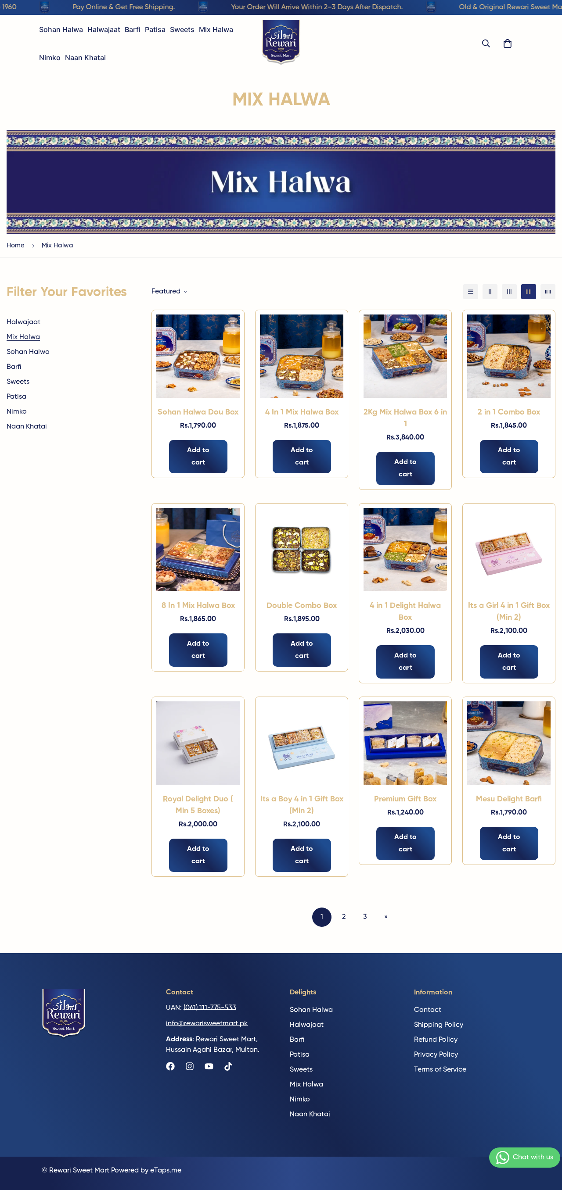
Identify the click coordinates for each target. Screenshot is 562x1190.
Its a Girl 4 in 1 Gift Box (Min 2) (509, 612)
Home (16, 245)
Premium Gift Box (405, 799)
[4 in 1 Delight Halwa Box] (405, 549)
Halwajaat (103, 29)
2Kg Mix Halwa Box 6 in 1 (405, 418)
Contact (427, 1009)
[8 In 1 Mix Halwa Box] (198, 549)
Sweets (182, 29)
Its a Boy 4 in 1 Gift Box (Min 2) (301, 805)
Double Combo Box (302, 606)
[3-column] (509, 291)
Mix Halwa (216, 29)
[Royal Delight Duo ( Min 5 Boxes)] (198, 743)
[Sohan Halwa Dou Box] (198, 356)
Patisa (155, 29)
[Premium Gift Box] (405, 743)
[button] (507, 43)
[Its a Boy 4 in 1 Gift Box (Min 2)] (301, 743)
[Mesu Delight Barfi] (509, 743)
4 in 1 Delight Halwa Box (405, 612)
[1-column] (470, 291)
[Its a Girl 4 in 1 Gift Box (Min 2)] (509, 549)
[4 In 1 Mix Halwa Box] (301, 356)
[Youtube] (209, 1066)
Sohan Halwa (61, 29)
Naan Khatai (85, 57)
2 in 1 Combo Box (509, 412)
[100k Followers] (189, 1066)
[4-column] (528, 291)
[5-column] (547, 291)
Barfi (132, 29)
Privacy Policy (436, 1054)
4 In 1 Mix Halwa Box (302, 412)
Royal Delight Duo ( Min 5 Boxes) (198, 805)
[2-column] (490, 291)
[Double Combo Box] (301, 549)
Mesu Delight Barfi (509, 799)
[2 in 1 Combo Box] (509, 356)
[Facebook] (170, 1066)
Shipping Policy (438, 1024)
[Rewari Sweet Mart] (281, 43)
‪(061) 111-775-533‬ (210, 1007)
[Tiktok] (228, 1066)
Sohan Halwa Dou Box (198, 412)
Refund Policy (436, 1039)
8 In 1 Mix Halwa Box (198, 606)
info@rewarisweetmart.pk (207, 1023)
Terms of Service (440, 1069)
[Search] (486, 43)
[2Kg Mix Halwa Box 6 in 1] (405, 356)
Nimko (50, 57)
